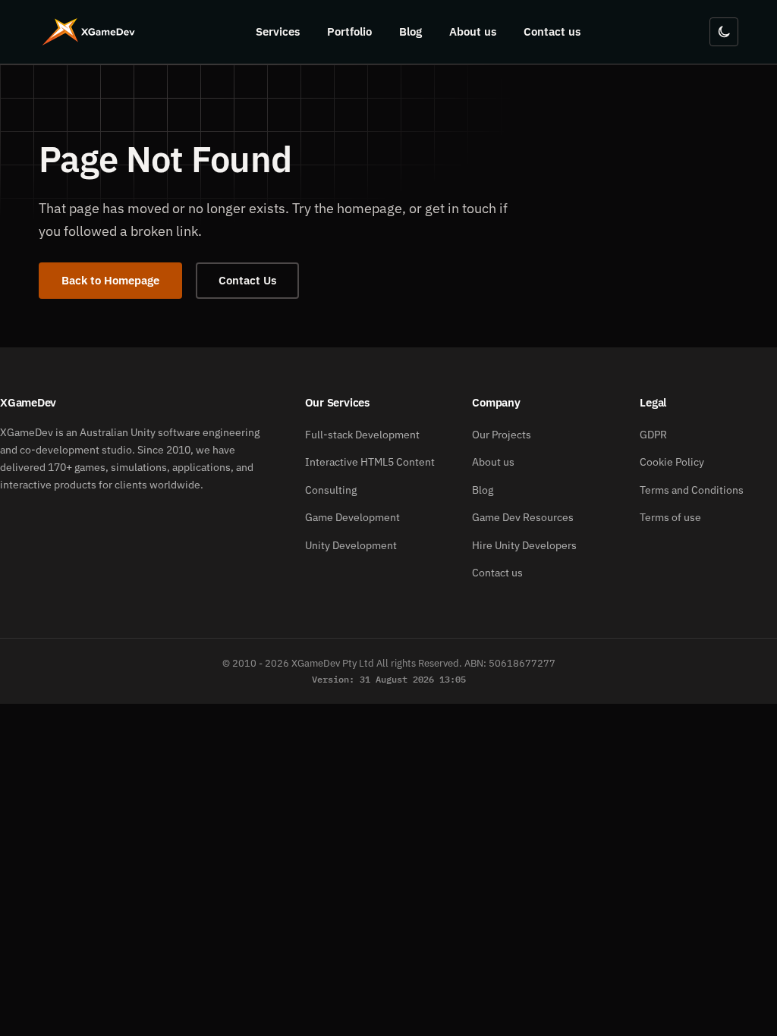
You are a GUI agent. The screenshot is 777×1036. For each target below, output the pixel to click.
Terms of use (670, 517)
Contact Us (247, 280)
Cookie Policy (672, 462)
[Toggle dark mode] (723, 31)
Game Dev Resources (523, 517)
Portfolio (349, 31)
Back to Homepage (110, 280)
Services (278, 31)
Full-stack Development (362, 434)
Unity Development (351, 545)
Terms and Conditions (692, 490)
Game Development (352, 517)
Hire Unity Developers (524, 545)
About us (472, 31)
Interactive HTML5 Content (370, 462)
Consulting (331, 490)
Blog (410, 31)
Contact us (552, 31)
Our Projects (501, 434)
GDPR (653, 434)
